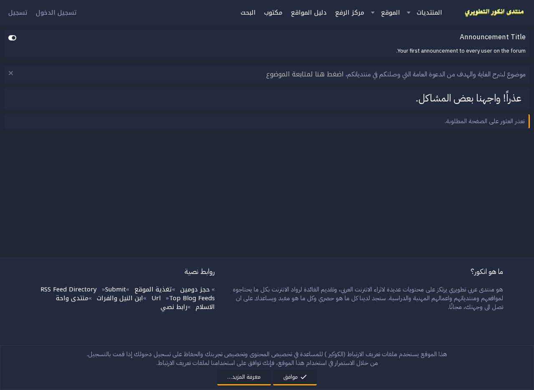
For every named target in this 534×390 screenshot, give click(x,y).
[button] (408, 12)
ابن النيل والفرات (120, 298)
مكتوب (273, 12)
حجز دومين (195, 289)
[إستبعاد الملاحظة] (11, 74)
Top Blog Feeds (192, 298)
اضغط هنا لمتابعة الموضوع (305, 74)
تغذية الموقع (153, 289)
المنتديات (429, 12)
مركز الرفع (349, 12)
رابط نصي (174, 307)
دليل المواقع (309, 12)
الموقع (390, 12)
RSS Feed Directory (68, 289)
